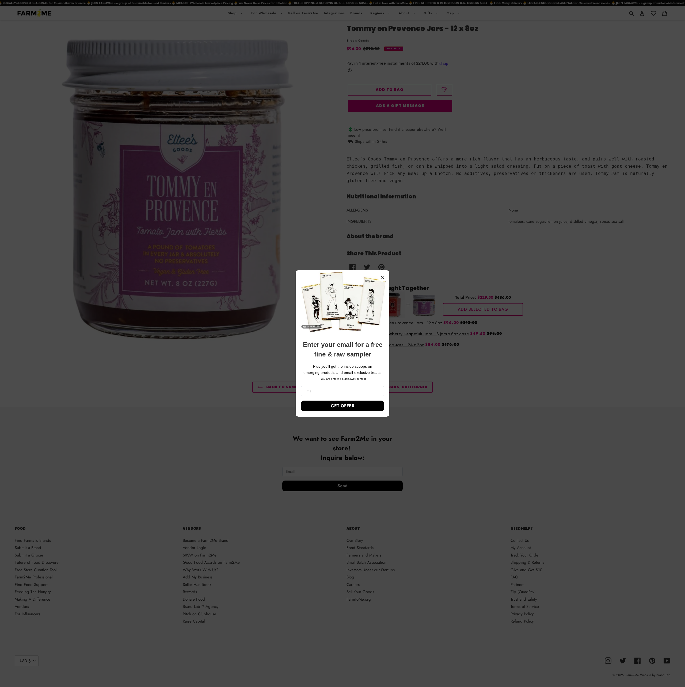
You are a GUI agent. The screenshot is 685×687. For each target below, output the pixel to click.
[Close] (382, 277)
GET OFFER (342, 406)
